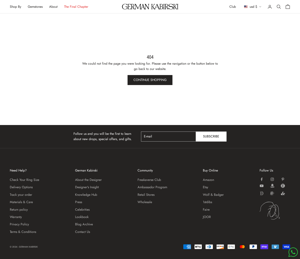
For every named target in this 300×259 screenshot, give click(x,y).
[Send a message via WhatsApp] (293, 252)
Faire (206, 209)
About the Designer (88, 179)
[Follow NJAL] (272, 193)
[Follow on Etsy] (283, 186)
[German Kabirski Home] (275, 210)
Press (78, 202)
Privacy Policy (19, 224)
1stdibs (207, 202)
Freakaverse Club (149, 179)
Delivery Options (21, 187)
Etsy (205, 187)
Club (232, 6)
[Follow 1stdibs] (262, 193)
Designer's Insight (87, 187)
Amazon (208, 179)
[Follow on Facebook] (262, 179)
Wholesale (145, 202)
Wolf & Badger (213, 194)
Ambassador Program (152, 187)
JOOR (207, 217)
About (53, 6)
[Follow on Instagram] (272, 179)
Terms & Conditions (23, 231)
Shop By (15, 6)
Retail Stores (146, 194)
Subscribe (211, 136)
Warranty (16, 217)
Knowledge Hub (86, 194)
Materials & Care (21, 202)
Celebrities (82, 209)
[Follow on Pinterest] (283, 179)
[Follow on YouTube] (262, 186)
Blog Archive (84, 224)
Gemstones (35, 6)
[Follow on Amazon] (272, 186)
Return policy (19, 209)
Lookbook (82, 217)
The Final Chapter (76, 6)
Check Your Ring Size (24, 179)
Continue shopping (150, 79)
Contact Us (82, 231)
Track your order (21, 194)
